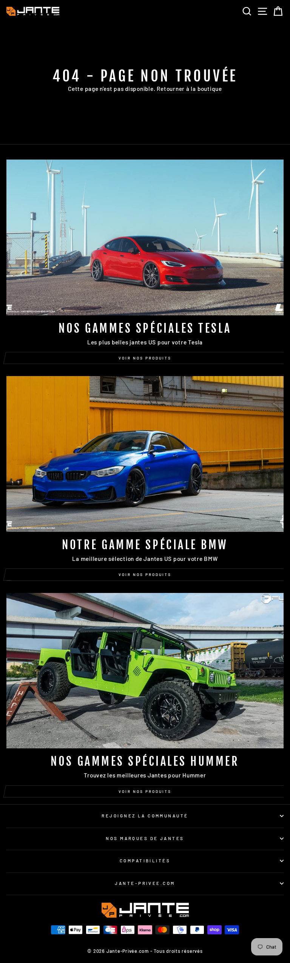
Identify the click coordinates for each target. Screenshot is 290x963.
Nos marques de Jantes (145, 838)
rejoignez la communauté (145, 815)
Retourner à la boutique (189, 88)
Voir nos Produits (145, 574)
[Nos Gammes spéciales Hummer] (145, 671)
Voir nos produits (145, 358)
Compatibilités (145, 860)
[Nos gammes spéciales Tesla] (145, 237)
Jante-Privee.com (145, 883)
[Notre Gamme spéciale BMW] (145, 454)
